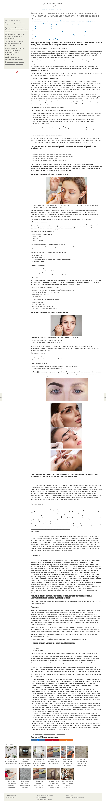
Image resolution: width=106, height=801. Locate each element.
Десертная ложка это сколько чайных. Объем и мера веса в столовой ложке (14, 43)
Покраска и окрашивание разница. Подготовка (47, 39)
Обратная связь (69, 795)
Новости (52, 9)
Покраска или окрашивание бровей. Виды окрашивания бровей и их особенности (58, 25)
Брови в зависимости (60, 734)
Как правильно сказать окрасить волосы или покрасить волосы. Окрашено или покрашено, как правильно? (66, 35)
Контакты (38, 795)
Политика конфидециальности (42, 797)
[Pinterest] (52, 740)
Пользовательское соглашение (47, 795)
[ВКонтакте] (38, 740)
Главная (45, 9)
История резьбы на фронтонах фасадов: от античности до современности (14, 36)
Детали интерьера (53, 3)
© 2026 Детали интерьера (11, 795)
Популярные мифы (39, 734)
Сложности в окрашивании (49, 734)
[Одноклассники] (66, 740)
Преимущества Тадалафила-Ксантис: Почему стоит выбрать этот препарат (16, 30)
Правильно (38, 37)
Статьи (59, 9)
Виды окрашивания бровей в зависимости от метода (51, 27)
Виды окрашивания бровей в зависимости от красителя (52, 29)
